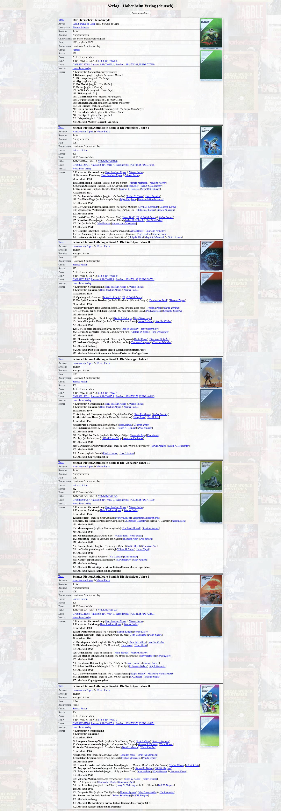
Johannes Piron (178, 771)
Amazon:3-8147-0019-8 (102, 279)
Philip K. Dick (136, 237)
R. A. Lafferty (143, 741)
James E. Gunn (145, 321)
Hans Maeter (166, 744)
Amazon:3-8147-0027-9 (102, 396)
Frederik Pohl (154, 307)
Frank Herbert (121, 652)
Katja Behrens (160, 771)
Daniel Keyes (140, 339)
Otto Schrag (146, 538)
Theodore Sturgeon (140, 342)
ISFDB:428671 (146, 613)
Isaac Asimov (125, 424)
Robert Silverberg (121, 795)
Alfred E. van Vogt (111, 438)
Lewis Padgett (159, 445)
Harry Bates (139, 417)
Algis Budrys (144, 234)
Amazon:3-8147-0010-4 (102, 164)
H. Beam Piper (130, 538)
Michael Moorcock (130, 758)
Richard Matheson (138, 182)
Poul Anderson (153, 310)
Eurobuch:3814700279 (127, 396)
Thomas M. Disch (107, 782)
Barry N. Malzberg (126, 785)
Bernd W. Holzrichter (151, 185)
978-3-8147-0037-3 (107, 719)
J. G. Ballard (136, 676)
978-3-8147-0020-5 (107, 60)
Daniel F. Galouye (123, 318)
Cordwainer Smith (158, 300)
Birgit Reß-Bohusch (150, 189)
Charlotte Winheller (155, 230)
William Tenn (121, 535)
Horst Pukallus (152, 196)
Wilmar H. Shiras (125, 549)
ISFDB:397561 (146, 279)
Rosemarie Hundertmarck (151, 199)
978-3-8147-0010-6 (107, 161)
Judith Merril (133, 546)
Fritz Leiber (132, 185)
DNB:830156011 (81, 396)
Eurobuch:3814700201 (127, 64)
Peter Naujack (145, 427)
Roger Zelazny (138, 673)
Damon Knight (124, 631)
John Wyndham (138, 634)
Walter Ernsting (160, 414)
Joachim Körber (158, 182)
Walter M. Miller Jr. (134, 220)
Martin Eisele (159, 234)
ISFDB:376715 (146, 164)
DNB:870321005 (81, 613)
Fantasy (76, 49)
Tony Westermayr (142, 318)
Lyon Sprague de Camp (84, 23)
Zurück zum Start (140, 13)
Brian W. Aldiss (132, 778)
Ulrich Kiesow (127, 453)
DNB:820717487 (81, 279)
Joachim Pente (141, 424)
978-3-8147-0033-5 (107, 496)
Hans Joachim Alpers (83, 131)
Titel (61, 19)
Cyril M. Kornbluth (148, 206)
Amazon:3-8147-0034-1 (102, 613)
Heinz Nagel (136, 535)
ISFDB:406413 (146, 396)
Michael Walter (152, 676)
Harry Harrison (147, 655)
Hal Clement (116, 556)
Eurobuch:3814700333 (127, 499)
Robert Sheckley (130, 328)
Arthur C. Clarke (135, 196)
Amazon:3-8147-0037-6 (102, 723)
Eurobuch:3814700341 (127, 613)
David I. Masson (130, 747)
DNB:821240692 (81, 64)
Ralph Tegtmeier (158, 666)
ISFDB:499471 (146, 723)
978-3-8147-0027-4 (107, 392)
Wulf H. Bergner (171, 307)
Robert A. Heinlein (127, 427)
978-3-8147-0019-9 (107, 275)
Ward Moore (104, 223)
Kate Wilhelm (144, 771)
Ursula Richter (149, 758)
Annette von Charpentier (124, 223)
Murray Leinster (123, 517)
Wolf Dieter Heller (148, 792)
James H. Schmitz (111, 297)
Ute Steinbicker (167, 792)
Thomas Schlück (81, 27)
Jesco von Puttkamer (133, 438)
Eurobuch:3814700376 (127, 723)
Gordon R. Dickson (148, 744)
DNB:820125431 (81, 164)
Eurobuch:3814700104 (127, 164)
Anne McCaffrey (137, 642)
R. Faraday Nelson (138, 666)
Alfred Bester (136, 230)
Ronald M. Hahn (165, 210)
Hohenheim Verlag (82, 68)
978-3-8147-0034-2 (107, 610)
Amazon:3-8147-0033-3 (102, 499)
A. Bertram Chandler (135, 520)
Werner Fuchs (103, 131)
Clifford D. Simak (140, 331)
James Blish (128, 217)
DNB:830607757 (81, 499)
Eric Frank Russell (131, 528)
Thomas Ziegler (177, 300)
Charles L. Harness (129, 189)
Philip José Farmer (146, 210)
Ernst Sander (130, 556)
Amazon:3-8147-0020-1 (102, 64)
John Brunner (134, 663)
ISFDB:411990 (146, 499)
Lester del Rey (138, 435)
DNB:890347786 (81, 723)
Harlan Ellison (177, 765)
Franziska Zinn (149, 546)
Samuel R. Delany (144, 768)
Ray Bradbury (124, 559)
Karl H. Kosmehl (160, 741)
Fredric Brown (110, 453)
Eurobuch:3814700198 (127, 279)
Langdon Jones (128, 754)
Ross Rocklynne (143, 414)
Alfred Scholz (192, 765)
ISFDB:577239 (146, 64)
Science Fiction (80, 150)
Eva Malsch (153, 417)
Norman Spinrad (128, 792)
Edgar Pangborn (128, 199)
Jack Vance (127, 645)
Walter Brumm (166, 217)
